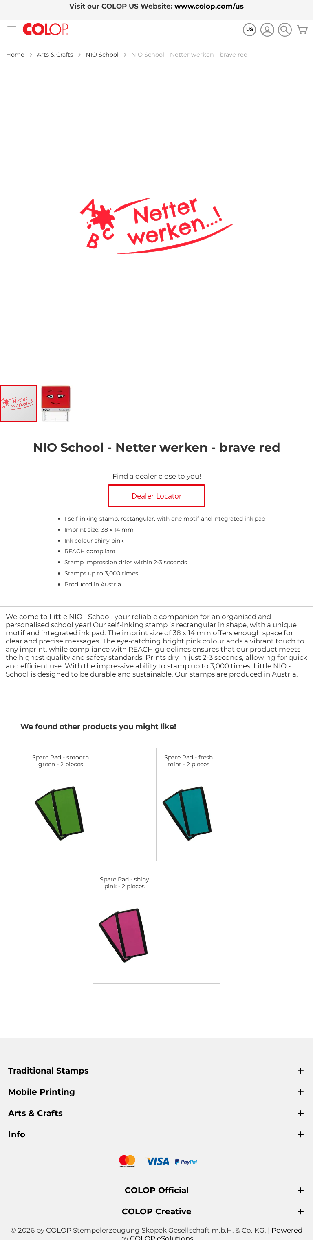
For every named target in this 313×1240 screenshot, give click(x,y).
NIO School (102, 54)
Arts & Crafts (55, 54)
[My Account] (267, 31)
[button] (55, 403)
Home (15, 54)
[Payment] (156, 1162)
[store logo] (45, 29)
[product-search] (284, 29)
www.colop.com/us (209, 6)
